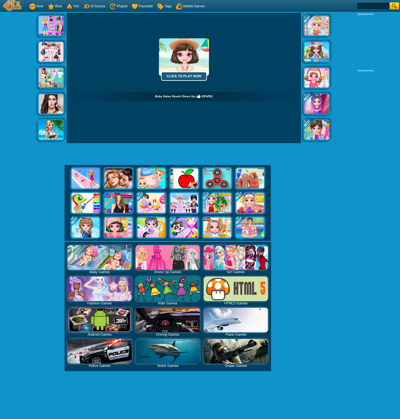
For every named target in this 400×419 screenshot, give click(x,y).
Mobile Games (194, 6)
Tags (168, 6)
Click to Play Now (184, 76)
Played (122, 6)
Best (58, 6)
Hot (76, 6)
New (40, 6)
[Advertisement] (18, 75)
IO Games (97, 6)
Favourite (146, 6)
